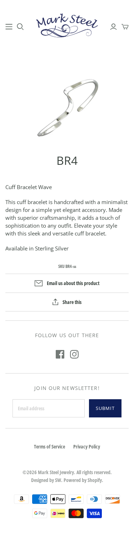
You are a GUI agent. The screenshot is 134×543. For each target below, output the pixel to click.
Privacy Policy (86, 446)
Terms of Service (49, 446)
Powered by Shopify (83, 480)
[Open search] (20, 26)
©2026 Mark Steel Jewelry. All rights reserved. (67, 472)
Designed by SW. (47, 480)
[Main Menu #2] (9, 26)
